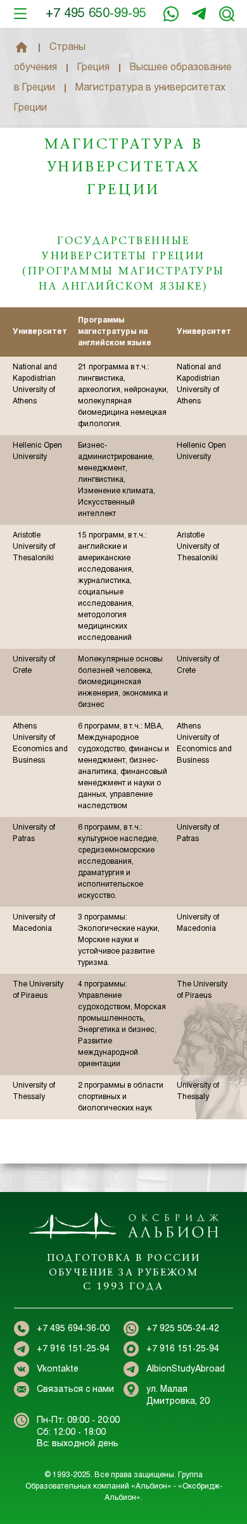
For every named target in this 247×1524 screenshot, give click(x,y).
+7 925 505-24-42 (182, 1329)
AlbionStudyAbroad (185, 1369)
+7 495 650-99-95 (96, 14)
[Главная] (21, 47)
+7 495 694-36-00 (73, 1329)
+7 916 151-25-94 (198, 14)
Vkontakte (58, 1369)
